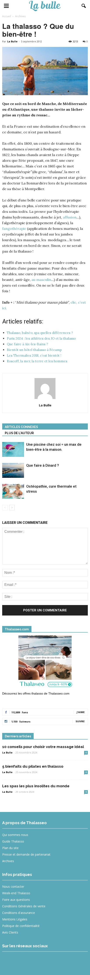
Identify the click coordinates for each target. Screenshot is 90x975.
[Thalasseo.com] (45, 662)
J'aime (81, 712)
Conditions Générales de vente (23, 906)
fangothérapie (14, 228)
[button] (84, 6)
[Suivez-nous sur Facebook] (8, 960)
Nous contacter (13, 886)
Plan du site (10, 848)
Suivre (80, 721)
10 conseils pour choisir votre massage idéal (43, 747)
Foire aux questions (16, 900)
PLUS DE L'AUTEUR (19, 433)
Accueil (6, 16)
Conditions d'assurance (18, 913)
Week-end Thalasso (16, 893)
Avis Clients (10, 932)
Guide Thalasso (13, 841)
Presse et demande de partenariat (26, 854)
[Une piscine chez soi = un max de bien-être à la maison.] (13, 449)
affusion (69, 217)
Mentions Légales (14, 919)
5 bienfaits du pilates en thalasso (32, 766)
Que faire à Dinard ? (42, 465)
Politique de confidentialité (21, 926)
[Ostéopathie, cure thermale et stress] (13, 491)
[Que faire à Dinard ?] (13, 470)
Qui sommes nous (15, 835)
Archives (8, 861)
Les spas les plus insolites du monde (35, 786)
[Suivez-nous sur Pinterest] (40, 960)
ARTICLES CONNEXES (21, 427)
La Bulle (12, 41)
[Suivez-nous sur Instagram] (24, 960)
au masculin (41, 279)
